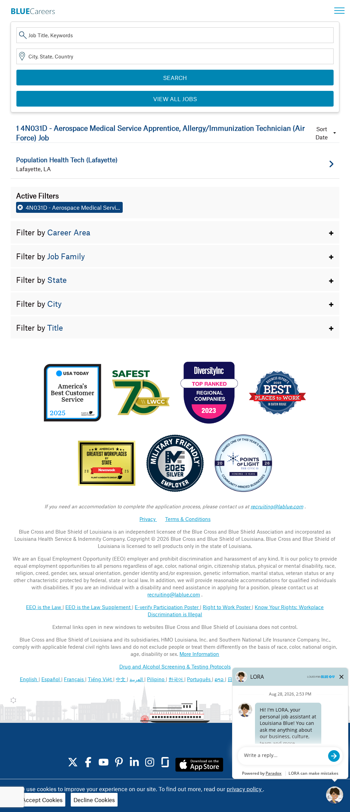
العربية (137, 679)
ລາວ (220, 679)
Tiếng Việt (100, 679)
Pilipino (156, 679)
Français (74, 679)
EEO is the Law (44, 607)
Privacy (148, 519)
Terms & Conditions (188, 519)
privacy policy (245, 788)
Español (51, 679)
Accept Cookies (42, 799)
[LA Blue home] (33, 9)
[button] (175, 232)
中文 (121, 679)
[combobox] (175, 35)
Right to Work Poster (227, 607)
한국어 (176, 679)
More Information (199, 654)
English (29, 679)
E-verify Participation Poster (167, 607)
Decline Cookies (94, 799)
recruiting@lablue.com (277, 506)
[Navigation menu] (339, 10)
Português (199, 679)
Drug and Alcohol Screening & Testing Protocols (175, 666)
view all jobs (175, 98)
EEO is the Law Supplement (98, 607)
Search (175, 77)
